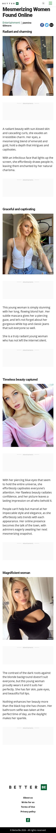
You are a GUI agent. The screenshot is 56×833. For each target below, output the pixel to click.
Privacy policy (28, 811)
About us (28, 798)
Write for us (28, 802)
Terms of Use (28, 807)
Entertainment (11, 22)
